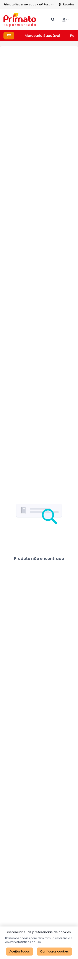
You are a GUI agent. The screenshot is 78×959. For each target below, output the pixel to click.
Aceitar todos (19, 951)
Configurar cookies (54, 951)
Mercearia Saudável (42, 35)
